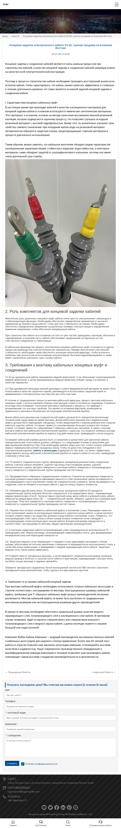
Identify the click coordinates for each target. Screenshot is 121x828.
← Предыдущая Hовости (17, 672)
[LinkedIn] (63, 807)
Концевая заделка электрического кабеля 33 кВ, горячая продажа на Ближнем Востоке (67, 36)
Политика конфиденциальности (41, 763)
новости (15, 36)
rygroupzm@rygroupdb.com (24, 791)
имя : (8, 690)
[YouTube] (44, 807)
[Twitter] (50, 807)
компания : (11, 724)
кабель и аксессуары (45, 450)
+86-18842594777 (17, 800)
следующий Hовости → (104, 672)
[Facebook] (56, 807)
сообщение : (13, 735)
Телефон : (11, 701)
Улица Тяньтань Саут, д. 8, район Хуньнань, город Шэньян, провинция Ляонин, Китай (51, 782)
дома (5, 36)
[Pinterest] (69, 807)
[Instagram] (75, 807)
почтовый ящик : (16, 713)
